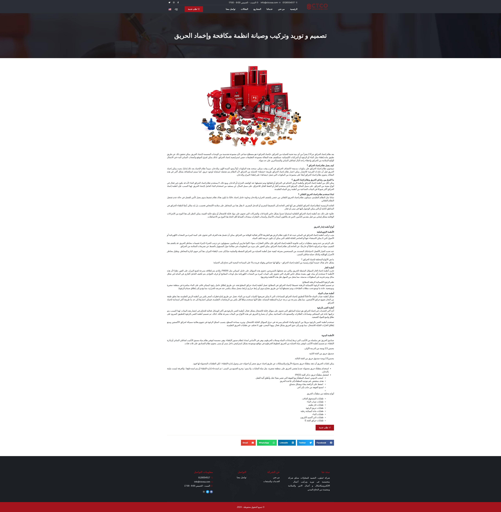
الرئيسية (293, 9)
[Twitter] (169, 2)
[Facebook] (211, 491)
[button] (324, 443)
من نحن (281, 9)
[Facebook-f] (178, 2)
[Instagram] (174, 2)
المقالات (244, 9)
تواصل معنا (230, 9)
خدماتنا (270, 9)
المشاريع (257, 9)
